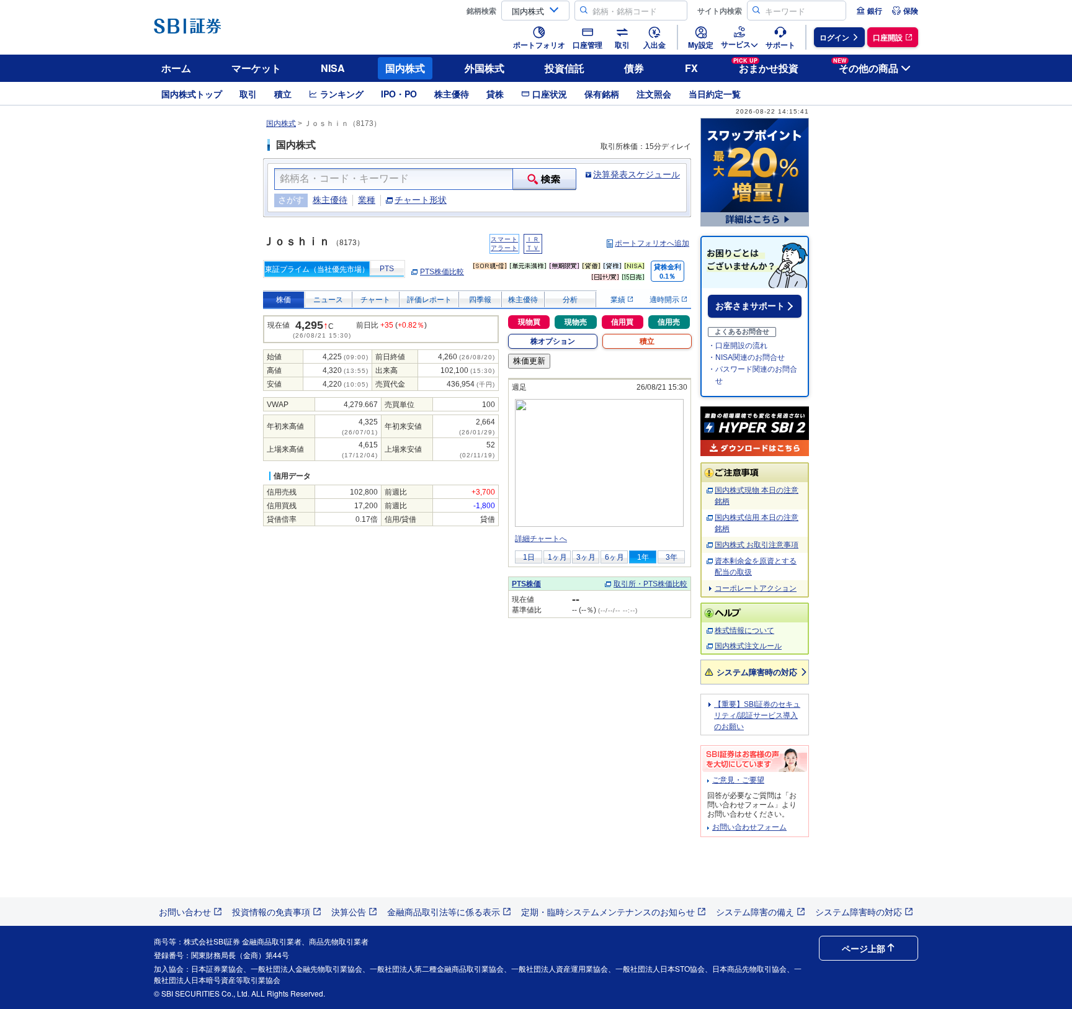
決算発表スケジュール (636, 174)
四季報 (480, 299)
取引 (248, 93)
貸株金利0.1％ (667, 271)
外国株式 (484, 68)
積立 (283, 93)
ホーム (176, 68)
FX (691, 68)
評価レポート (429, 299)
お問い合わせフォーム (749, 827)
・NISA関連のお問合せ (746, 357)
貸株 (495, 93)
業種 (366, 200)
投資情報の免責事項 (271, 911)
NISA (333, 68)
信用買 (622, 322)
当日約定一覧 (715, 93)
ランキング (342, 93)
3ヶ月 (586, 557)
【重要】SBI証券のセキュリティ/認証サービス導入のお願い (757, 715)
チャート (375, 299)
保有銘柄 (601, 93)
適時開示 (665, 299)
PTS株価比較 (442, 271)
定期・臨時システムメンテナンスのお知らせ (608, 911)
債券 (634, 68)
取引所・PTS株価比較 (650, 584)
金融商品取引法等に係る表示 (443, 911)
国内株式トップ (191, 93)
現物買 (529, 322)
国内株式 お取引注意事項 (756, 544)
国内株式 (405, 68)
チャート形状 (421, 200)
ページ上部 (863, 948)
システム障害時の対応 (757, 672)
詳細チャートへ (541, 538)
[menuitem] (869, 10)
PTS (387, 268)
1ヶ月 (557, 557)
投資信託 (564, 68)
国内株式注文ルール (748, 646)
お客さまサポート (750, 306)
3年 (671, 557)
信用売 (669, 322)
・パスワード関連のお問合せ (752, 375)
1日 (529, 557)
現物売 (576, 322)
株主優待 (451, 93)
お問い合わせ (185, 911)
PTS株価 (526, 584)
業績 (618, 299)
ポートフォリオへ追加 (652, 243)
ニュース (328, 299)
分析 (570, 299)
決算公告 (348, 911)
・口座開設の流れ (737, 345)
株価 (283, 299)
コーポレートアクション (756, 588)
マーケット (256, 68)
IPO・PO (399, 93)
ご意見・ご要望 (738, 780)
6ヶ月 (614, 557)
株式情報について (744, 630)
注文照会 (653, 93)
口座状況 (549, 93)
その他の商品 (865, 66)
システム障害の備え (755, 911)
